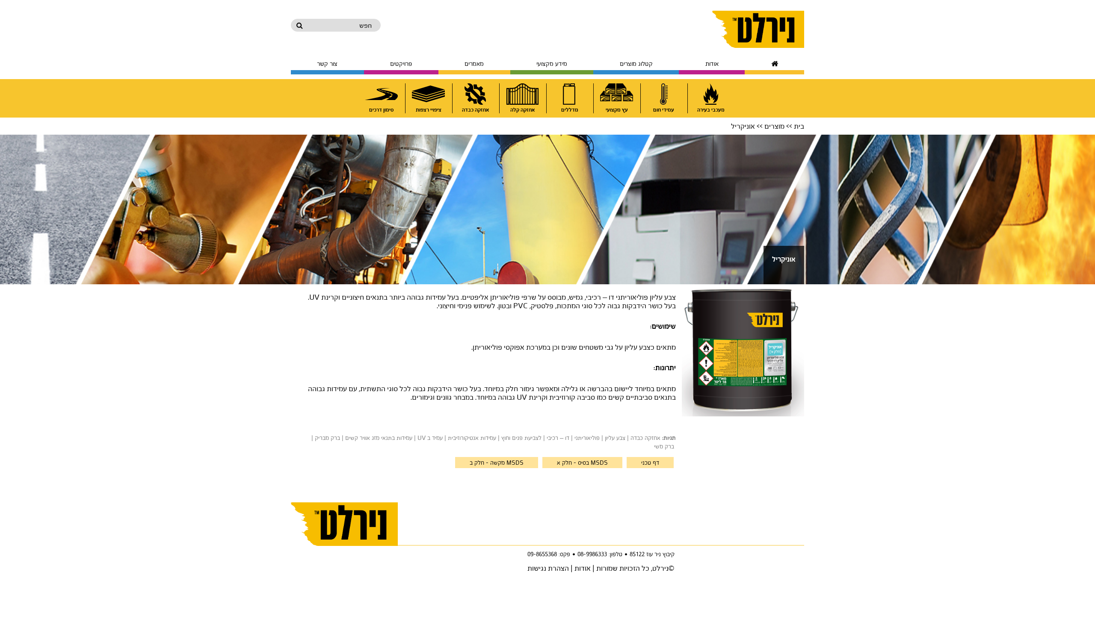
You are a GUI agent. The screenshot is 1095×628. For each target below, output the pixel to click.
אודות (582, 567)
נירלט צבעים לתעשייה (758, 29)
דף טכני (650, 462)
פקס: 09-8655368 (548, 554)
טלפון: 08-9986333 (599, 554)
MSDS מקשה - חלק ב (497, 462)
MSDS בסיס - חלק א (582, 462)
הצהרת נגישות (548, 567)
